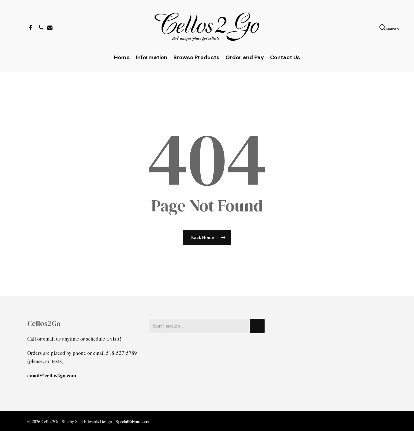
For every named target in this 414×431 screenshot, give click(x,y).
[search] (383, 27)
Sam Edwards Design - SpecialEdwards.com (113, 421)
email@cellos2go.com (51, 375)
